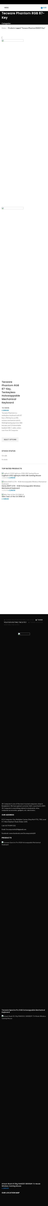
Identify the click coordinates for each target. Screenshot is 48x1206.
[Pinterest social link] (24, 2)
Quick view (4, 445)
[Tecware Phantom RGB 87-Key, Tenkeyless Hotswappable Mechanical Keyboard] (12, 123)
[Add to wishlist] (4, 434)
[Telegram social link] (29, 2)
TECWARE (5, 408)
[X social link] (21, 2)
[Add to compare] (4, 377)
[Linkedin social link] (26, 2)
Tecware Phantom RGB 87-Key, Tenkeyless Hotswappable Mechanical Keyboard (11, 392)
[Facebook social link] (18, 2)
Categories (6, 23)
